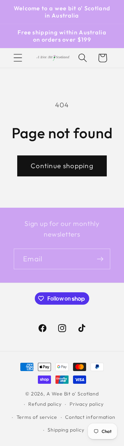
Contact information (90, 417)
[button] (18, 58)
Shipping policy (66, 430)
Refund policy (45, 404)
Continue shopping (62, 165)
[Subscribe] (100, 259)
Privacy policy (87, 404)
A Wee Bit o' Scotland (72, 394)
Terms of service (37, 417)
